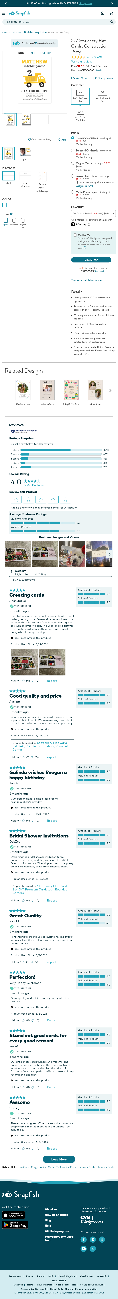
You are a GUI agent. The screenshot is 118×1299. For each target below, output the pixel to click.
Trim (5, 213)
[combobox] (59, 22)
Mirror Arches (95, 404)
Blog (48, 1220)
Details (98, 70)
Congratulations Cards (42, 1167)
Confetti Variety (23, 404)
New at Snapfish (56, 1215)
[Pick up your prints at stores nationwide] (85, 1217)
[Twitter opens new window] (94, 1247)
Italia (51, 1276)
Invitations (16, 32)
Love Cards (23, 1167)
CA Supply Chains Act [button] (91, 1284)
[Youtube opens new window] (85, 1247)
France (30, 1276)
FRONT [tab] (21, 53)
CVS (90, 185)
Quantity (77, 207)
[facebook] (85, 1238)
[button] (4, 13)
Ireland (41, 1276)
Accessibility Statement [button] (33, 1289)
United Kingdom (66, 1276)
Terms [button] (30, 1284)
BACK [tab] (32, 53)
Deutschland (16, 1276)
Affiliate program (57, 1231)
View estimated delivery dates (86, 280)
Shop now (84, 3)
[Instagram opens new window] (94, 1238)
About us (51, 1209)
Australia (102, 1276)
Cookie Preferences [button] (66, 1284)
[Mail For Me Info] (85, 248)
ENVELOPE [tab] (45, 53)
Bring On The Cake (71, 404)
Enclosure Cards (86, 1167)
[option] (10, 121)
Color (6, 199)
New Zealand (59, 1280)
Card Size (77, 85)
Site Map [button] (18, 1284)
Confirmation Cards (66, 1167)
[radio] (4, 205)
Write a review (81, 61)
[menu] (61, 140)
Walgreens (81, 185)
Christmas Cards (105, 1167)
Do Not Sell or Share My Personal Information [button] (73, 1289)
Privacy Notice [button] (44, 1284)
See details (99, 271)
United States (86, 1276)
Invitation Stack (47, 404)
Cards (5, 32)
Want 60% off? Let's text (59, 1238)
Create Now (91, 260)
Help (48, 1225)
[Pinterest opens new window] (103, 1238)
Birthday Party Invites (35, 32)
